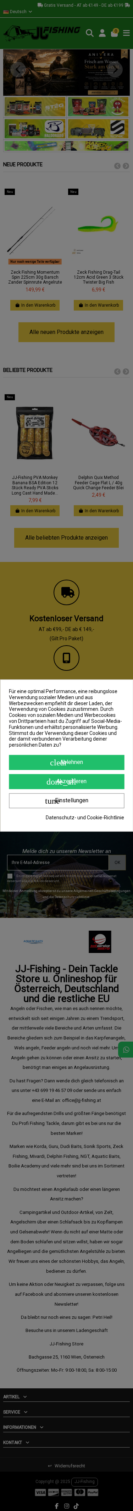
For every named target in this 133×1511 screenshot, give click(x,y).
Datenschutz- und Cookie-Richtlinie (85, 817)
